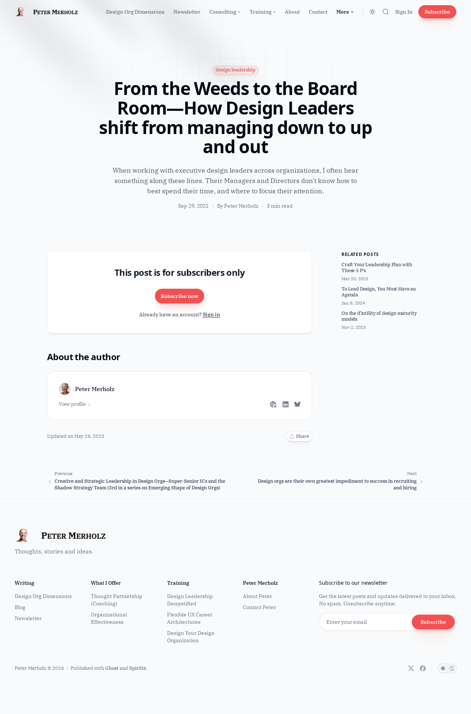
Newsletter (187, 11)
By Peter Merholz (238, 206)
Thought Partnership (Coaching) (116, 600)
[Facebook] (423, 668)
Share (302, 436)
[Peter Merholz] (53, 11)
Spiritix (137, 668)
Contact (318, 11)
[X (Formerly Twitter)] (411, 668)
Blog (20, 607)
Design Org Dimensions (135, 11)
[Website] (273, 404)
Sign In (403, 11)
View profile (72, 404)
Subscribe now (179, 296)
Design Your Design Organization (191, 637)
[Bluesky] (297, 404)
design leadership (235, 70)
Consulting (222, 11)
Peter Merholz (30, 668)
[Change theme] (372, 12)
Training (260, 11)
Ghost (111, 668)
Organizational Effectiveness (109, 618)
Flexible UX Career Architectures (189, 618)
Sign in (211, 314)
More (342, 11)
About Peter (257, 596)
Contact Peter (259, 607)
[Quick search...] (386, 12)
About (292, 11)
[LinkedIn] (285, 404)
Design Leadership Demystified (190, 600)
